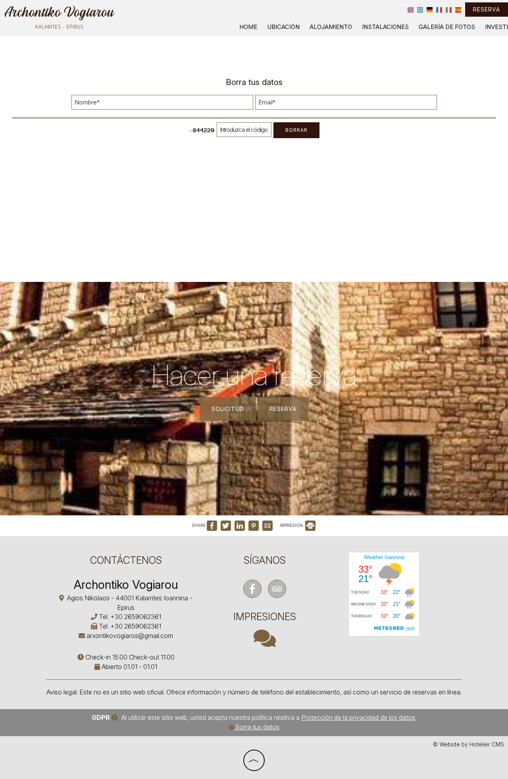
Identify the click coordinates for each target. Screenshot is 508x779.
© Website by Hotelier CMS (468, 744)
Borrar (296, 130)
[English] (411, 9)
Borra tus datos (256, 727)
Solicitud (228, 408)
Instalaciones (385, 27)
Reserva (486, 9)
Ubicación (283, 27)
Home (248, 27)
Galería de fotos (447, 27)
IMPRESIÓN (292, 525)
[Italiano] (449, 9)
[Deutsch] (430, 9)
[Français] (439, 9)
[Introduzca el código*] (244, 131)
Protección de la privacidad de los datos (358, 717)
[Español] (458, 9)
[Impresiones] (265, 643)
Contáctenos (126, 560)
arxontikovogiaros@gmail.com (130, 636)
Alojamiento (331, 27)
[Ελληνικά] (420, 9)
